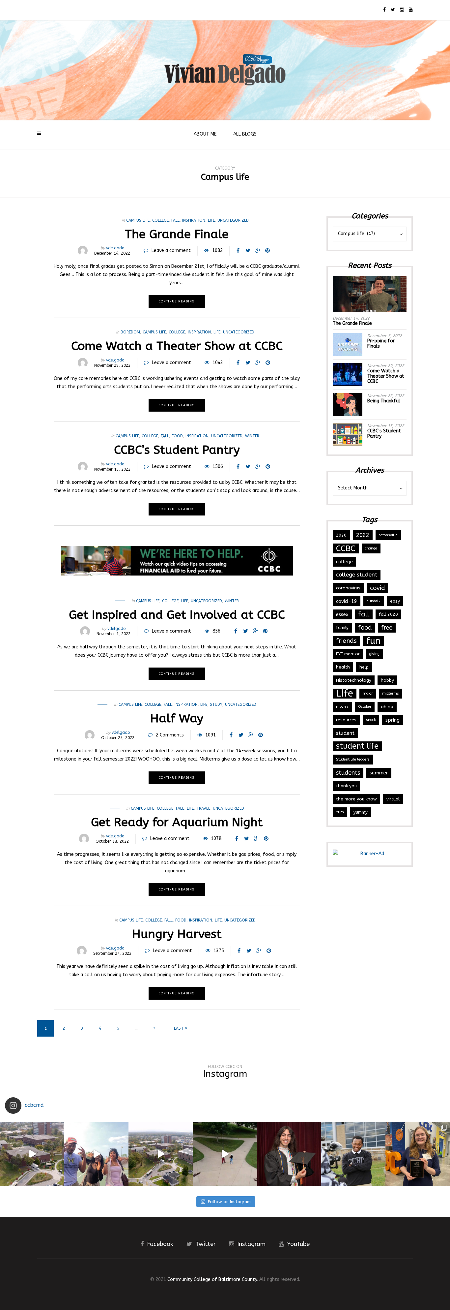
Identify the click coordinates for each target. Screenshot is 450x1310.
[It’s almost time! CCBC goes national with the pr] (160, 1154)
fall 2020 (388, 614)
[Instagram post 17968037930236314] (225, 1154)
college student (356, 575)
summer (379, 773)
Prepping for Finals (381, 343)
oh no (387, 706)
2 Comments (170, 735)
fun (373, 641)
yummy (360, 812)
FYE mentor (348, 653)
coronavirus (348, 587)
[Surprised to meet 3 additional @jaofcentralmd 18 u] (417, 1154)
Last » (180, 1028)
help (364, 667)
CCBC (345, 548)
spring (392, 720)
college (344, 562)
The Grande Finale (177, 234)
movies (342, 706)
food (177, 436)
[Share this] (238, 251)
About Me (205, 134)
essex (342, 614)
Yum (340, 812)
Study (216, 704)
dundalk (373, 601)
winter (252, 436)
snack (371, 720)
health (343, 667)
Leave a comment (171, 250)
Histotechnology (353, 680)
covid (377, 588)
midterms (390, 693)
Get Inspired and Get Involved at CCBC (177, 615)
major (368, 693)
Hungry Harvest (176, 934)
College (160, 220)
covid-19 (346, 601)
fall (175, 220)
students (348, 772)
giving (374, 654)
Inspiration (193, 220)
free (386, 627)
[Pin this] (267, 251)
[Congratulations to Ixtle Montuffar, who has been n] (289, 1154)
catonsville (388, 535)
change (371, 548)
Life (211, 220)
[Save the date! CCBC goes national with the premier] (353, 1154)
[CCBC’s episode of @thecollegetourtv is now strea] (32, 1154)
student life (357, 746)
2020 (341, 535)
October (364, 706)
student (345, 733)
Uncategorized (233, 220)
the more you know (356, 798)
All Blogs (245, 134)
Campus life (138, 220)
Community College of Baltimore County (212, 1279)
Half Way (176, 718)
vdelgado (115, 248)
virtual (393, 798)
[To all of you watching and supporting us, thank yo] (96, 1154)
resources (346, 719)
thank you (346, 785)
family (342, 627)
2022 (362, 535)
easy (395, 601)
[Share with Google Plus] (258, 251)
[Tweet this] (248, 251)
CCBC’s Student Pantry (177, 450)
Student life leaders (353, 759)
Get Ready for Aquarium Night (177, 822)
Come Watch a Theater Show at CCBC (177, 346)
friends (346, 640)
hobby (387, 680)
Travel (203, 808)
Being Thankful (383, 401)
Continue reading (177, 301)
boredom (130, 332)
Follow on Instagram (229, 1201)
